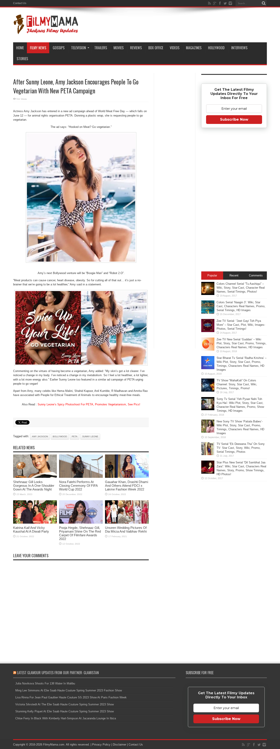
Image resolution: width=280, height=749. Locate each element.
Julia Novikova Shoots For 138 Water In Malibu (45, 683)
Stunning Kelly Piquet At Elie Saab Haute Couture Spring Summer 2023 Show (64, 711)
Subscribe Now (234, 119)
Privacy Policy (101, 744)
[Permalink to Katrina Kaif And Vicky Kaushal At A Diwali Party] (35, 522)
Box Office (155, 47)
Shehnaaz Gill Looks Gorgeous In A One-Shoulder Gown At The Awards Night (33, 485)
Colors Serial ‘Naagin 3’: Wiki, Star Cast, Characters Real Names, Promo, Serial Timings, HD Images (241, 306)
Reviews (136, 47)
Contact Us (19, 3)
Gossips (59, 47)
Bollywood (60, 436)
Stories (22, 58)
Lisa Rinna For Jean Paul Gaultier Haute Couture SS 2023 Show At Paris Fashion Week (71, 697)
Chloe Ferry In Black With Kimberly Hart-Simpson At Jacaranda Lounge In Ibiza (65, 718)
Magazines (193, 47)
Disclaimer (119, 744)
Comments (256, 275)
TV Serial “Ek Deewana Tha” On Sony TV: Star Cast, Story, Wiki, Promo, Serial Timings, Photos (241, 447)
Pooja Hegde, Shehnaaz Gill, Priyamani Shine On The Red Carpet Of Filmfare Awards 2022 (80, 533)
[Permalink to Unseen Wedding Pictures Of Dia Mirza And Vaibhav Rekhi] (127, 522)
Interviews (239, 47)
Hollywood (216, 47)
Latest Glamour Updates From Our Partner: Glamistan (58, 672)
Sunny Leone (90, 436)
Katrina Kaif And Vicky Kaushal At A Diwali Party (31, 529)
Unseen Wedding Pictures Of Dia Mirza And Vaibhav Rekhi (126, 529)
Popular (212, 275)
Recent (233, 275)
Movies (119, 47)
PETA (74, 436)
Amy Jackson (40, 436)
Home (20, 47)
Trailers (100, 47)
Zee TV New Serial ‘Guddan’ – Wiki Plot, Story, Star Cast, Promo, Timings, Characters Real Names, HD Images (241, 343)
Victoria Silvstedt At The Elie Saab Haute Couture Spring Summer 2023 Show (64, 704)
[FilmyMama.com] (46, 31)
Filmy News (38, 47)
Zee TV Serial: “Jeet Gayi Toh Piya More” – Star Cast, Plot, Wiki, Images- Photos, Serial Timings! (241, 324)
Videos (174, 47)
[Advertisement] (174, 142)
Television (78, 47)
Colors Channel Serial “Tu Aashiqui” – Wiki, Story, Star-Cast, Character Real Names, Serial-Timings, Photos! (241, 287)
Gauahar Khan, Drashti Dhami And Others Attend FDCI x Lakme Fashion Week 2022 (126, 485)
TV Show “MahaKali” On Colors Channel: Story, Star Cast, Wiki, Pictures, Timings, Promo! (237, 384)
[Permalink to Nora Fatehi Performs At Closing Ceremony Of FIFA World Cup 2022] (81, 476)
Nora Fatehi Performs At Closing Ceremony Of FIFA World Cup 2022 (78, 485)
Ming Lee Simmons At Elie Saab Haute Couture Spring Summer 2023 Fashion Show (68, 690)
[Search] (263, 3)
